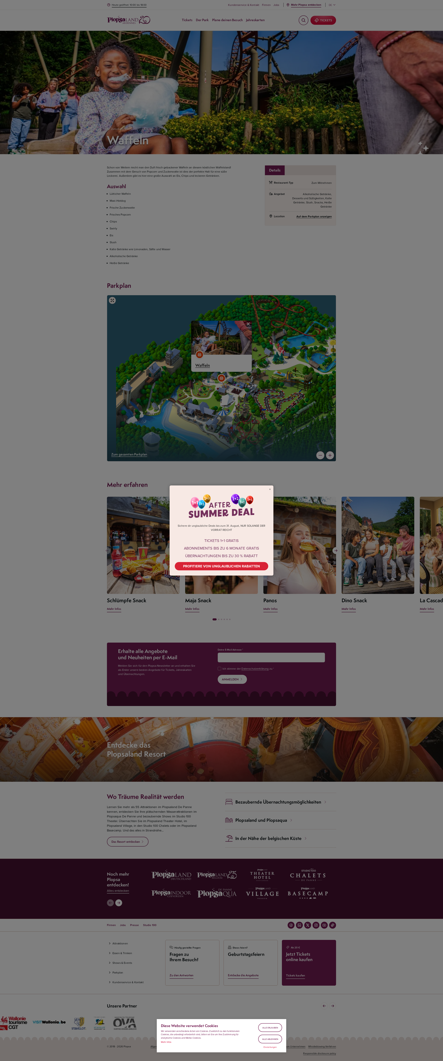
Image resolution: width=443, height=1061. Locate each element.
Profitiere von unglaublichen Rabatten (221, 566)
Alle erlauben (270, 1027)
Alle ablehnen (270, 1039)
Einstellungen (270, 1047)
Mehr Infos (166, 1042)
